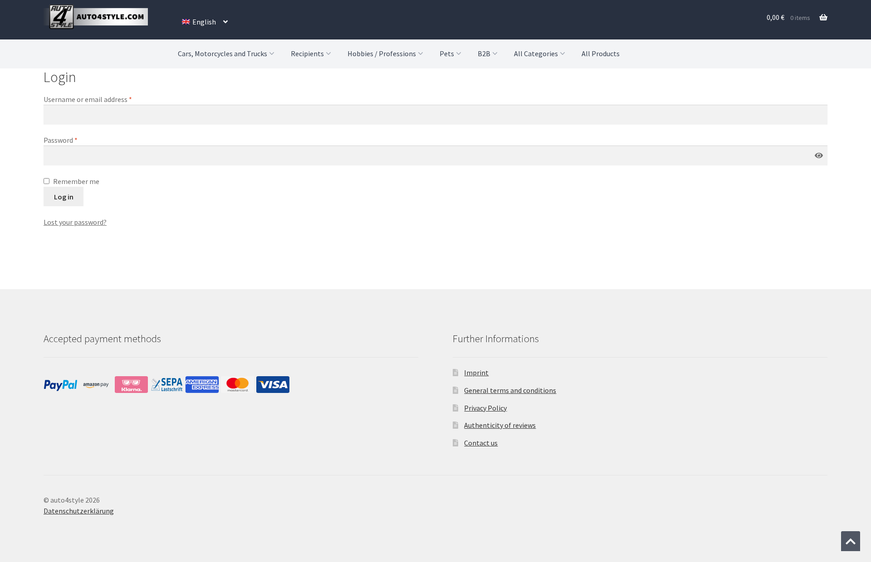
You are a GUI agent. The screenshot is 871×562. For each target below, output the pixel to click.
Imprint (476, 372)
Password (74, 140)
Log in (63, 196)
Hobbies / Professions (381, 53)
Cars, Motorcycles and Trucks (222, 53)
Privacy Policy (485, 407)
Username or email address (101, 99)
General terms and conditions (510, 390)
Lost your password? (75, 222)
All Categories (536, 53)
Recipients (307, 53)
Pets (447, 53)
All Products (601, 53)
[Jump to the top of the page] (850, 541)
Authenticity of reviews (500, 425)
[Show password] (818, 155)
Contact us (481, 442)
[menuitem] (205, 22)
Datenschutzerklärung (79, 510)
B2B (484, 53)
